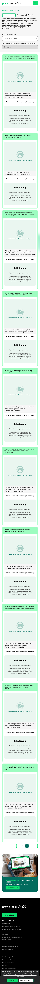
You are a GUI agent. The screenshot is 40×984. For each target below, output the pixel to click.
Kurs (11, 10)
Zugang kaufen (11, 887)
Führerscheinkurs (7, 949)
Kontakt (4, 965)
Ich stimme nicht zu (26, 980)
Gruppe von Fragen (9, 34)
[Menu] (35, 3)
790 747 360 (6, 923)
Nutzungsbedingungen (9, 960)
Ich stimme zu (12, 980)
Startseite (5, 10)
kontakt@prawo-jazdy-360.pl (11, 926)
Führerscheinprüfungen (9, 968)
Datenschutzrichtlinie (8, 962)
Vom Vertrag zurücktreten (10, 957)
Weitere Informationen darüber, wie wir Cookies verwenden (20, 976)
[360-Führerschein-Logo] (12, 3)
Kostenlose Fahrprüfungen (10, 946)
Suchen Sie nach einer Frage (19, 43)
